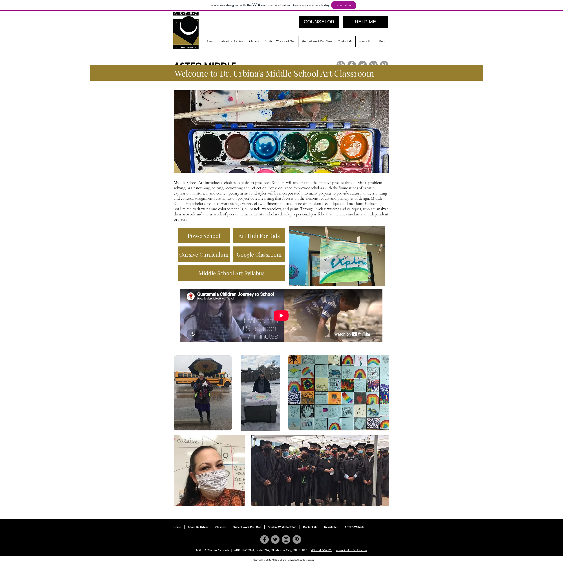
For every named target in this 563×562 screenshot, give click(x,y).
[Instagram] (286, 539)
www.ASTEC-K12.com (351, 550)
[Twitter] (275, 539)
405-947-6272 (321, 550)
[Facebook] (264, 539)
